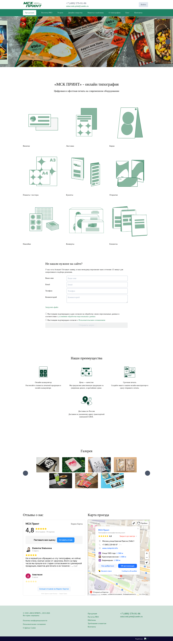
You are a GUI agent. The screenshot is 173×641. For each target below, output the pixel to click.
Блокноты (113, 244)
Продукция (92, 614)
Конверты (70, 244)
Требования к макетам (97, 623)
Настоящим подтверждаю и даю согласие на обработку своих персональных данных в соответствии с (82, 315)
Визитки (26, 146)
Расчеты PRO (93, 617)
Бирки (111, 146)
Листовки (70, 146)
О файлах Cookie (29, 628)
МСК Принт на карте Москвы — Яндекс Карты (54, 593)
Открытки (113, 195)
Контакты (92, 627)
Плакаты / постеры (31, 195)
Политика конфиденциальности (35, 621)
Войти (143, 5)
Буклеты (69, 195)
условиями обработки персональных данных (76, 316)
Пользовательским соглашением (92, 320)
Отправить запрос (86, 325)
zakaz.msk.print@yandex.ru (77, 6)
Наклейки (27, 244)
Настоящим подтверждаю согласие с (76, 320)
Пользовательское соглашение (34, 624)
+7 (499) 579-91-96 (77, 3)
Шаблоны (92, 620)
